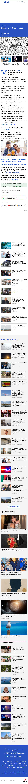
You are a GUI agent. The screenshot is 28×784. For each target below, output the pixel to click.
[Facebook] (14, 775)
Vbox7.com (9, 761)
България (13, 377)
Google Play (7, 172)
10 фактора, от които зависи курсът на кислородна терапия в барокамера (12, 573)
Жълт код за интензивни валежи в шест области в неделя (19, 725)
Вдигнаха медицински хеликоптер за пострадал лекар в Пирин (19, 498)
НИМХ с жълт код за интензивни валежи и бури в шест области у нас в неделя (18, 245)
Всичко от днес (14, 507)
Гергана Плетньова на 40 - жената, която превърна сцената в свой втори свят (19, 689)
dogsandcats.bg (14, 291)
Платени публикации (15, 773)
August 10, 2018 (5, 129)
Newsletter (12, 205)
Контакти (24, 773)
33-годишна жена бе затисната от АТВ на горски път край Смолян (19, 262)
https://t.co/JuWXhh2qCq (8, 124)
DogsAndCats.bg (13, 763)
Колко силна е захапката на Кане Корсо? (19, 289)
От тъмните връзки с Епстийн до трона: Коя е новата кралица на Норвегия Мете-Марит (19, 254)
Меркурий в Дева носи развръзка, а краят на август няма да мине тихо (14, 615)
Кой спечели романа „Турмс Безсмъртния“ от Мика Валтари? (13, 594)
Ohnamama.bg (10, 765)
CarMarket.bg (21, 763)
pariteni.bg (14, 284)
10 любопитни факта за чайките (10, 636)
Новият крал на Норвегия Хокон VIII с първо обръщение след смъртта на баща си (19, 272)
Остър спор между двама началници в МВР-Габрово (19, 468)
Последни (17, 2)
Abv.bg (3, 761)
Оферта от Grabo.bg (16, 365)
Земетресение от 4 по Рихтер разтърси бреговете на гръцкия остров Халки (18, 345)
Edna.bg (18, 70)
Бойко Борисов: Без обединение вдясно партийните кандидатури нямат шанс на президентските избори (19, 488)
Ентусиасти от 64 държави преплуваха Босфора (18, 679)
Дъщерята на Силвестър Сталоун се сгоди (19, 697)
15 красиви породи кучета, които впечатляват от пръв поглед (18, 649)
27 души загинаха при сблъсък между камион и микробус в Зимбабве (19, 383)
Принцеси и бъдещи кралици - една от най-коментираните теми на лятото (19, 431)
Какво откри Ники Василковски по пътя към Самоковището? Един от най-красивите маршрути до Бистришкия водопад (18, 669)
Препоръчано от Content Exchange (19, 640)
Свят (13, 349)
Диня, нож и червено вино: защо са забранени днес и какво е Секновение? (12, 550)
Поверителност (5, 773)
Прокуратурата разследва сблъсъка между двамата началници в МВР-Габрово (19, 441)
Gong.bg (16, 761)
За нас (5, 772)
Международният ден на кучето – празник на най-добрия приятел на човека (19, 658)
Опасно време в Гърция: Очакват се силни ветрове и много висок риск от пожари (19, 422)
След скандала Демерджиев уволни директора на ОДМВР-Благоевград (18, 299)
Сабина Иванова (5, 33)
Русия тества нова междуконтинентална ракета (18, 327)
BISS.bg (3, 765)
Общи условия (20, 772)
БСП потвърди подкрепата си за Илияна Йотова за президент (19, 477)
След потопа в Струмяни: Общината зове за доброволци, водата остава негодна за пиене (19, 374)
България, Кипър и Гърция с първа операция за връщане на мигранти (19, 318)
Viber (5, 205)
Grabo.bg (25, 765)
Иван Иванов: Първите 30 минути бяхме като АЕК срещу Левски (18, 716)
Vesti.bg (7, 2)
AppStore (16, 172)
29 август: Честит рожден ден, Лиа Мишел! (13, 530)
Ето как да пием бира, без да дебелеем (13, 164)
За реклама (12, 772)
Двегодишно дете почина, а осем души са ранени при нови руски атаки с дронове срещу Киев (19, 355)
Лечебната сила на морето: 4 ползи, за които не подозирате (19, 450)
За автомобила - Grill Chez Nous (19, 363)
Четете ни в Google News (15, 756)
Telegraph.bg (20, 767)
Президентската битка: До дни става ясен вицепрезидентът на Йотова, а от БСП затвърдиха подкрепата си (19, 736)
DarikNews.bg (23, 761)
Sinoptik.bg (18, 765)
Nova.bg (5, 763)
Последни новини (10, 339)
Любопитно (4, 25)
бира (3, 192)
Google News (22, 205)
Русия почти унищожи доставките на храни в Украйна (18, 309)
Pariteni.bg (7, 767)
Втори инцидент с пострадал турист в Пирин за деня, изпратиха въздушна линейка (18, 393)
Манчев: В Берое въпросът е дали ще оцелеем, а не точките (18, 707)
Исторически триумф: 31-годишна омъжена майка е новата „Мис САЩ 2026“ (19, 412)
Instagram (15, 179)
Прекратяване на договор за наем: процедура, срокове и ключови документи (19, 281)
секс (8, 192)
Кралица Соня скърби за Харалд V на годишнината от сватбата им (19, 459)
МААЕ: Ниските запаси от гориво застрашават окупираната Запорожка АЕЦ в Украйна (19, 403)
